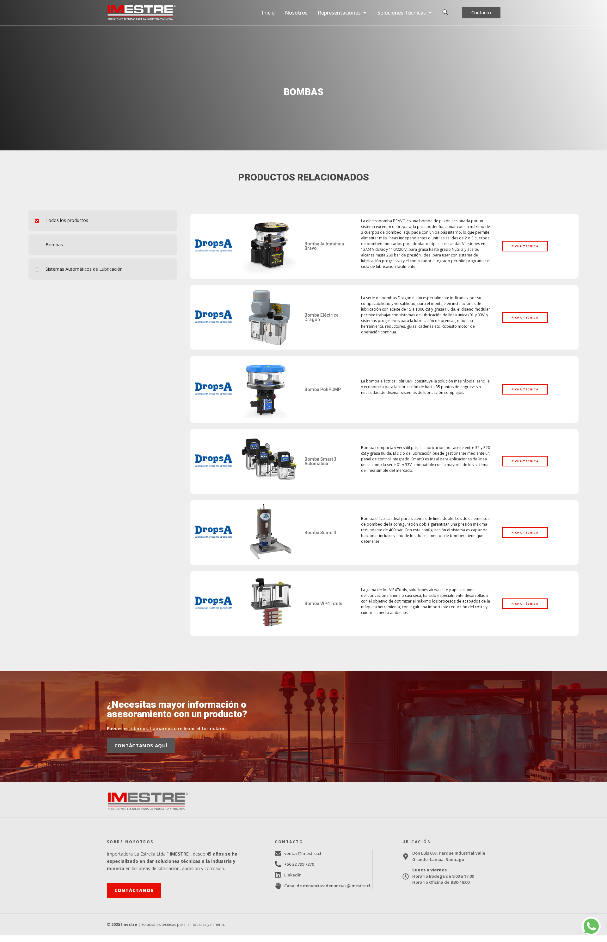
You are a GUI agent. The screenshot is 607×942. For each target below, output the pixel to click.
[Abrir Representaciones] (364, 12)
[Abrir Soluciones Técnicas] (429, 12)
